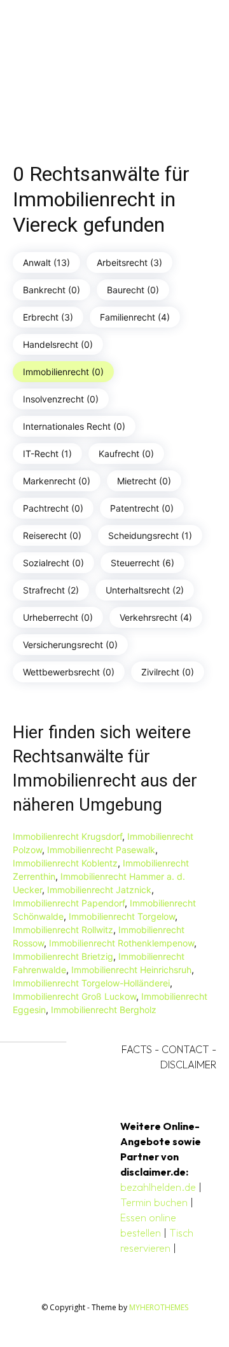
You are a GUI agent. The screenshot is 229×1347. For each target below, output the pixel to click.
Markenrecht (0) (56, 480)
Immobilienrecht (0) (63, 371)
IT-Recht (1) (47, 453)
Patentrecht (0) (142, 508)
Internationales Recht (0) (74, 426)
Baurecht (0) (133, 289)
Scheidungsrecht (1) (150, 535)
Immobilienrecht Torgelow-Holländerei (91, 983)
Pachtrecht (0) (53, 508)
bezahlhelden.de (158, 1187)
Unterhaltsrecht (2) (145, 590)
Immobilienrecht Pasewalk (101, 849)
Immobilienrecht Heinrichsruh (131, 969)
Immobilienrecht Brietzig (63, 956)
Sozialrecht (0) (53, 562)
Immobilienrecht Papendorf (69, 903)
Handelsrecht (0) (58, 344)
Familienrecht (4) (135, 317)
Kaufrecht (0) (126, 453)
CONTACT (185, 1049)
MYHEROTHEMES (158, 1307)
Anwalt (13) (46, 262)
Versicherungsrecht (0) (70, 644)
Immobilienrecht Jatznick (99, 889)
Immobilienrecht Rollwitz (63, 929)
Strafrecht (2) (51, 590)
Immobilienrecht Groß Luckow (74, 996)
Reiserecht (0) (52, 535)
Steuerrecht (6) (142, 562)
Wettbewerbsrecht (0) (68, 672)
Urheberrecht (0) (58, 617)
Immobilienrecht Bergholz (103, 1009)
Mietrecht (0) (144, 480)
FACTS (136, 1049)
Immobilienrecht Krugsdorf (67, 836)
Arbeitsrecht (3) (129, 262)
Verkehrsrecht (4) (156, 617)
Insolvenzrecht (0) (61, 399)
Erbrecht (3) (48, 317)
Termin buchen (154, 1202)
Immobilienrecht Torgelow (122, 916)
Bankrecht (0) (51, 289)
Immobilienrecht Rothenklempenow (121, 943)
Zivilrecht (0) (167, 672)
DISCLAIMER (188, 1064)
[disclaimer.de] (97, 67)
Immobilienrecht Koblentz (65, 863)
